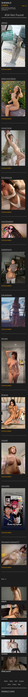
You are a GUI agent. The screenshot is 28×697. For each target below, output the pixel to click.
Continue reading (6, 69)
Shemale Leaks (8, 691)
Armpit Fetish (6, 128)
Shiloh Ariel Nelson (8, 79)
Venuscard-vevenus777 (10, 542)
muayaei (4, 440)
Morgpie (4, 339)
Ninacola (4, 395)
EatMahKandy (6, 250)
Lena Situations (7, 221)
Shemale (6, 4)
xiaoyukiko (5, 486)
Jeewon (4, 23)
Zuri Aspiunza (6, 177)
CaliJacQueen (6, 295)
